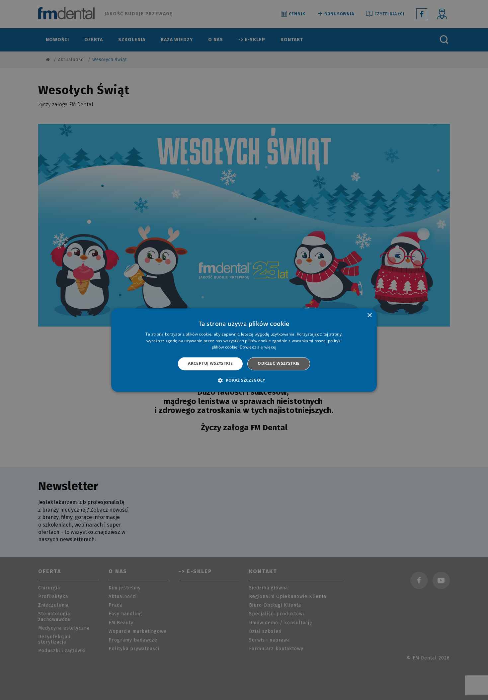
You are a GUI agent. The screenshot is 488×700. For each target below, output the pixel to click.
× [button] (369, 315)
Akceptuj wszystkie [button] (210, 363)
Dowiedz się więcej (258, 347)
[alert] (244, 350)
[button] (244, 380)
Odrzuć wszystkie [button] (278, 363)
